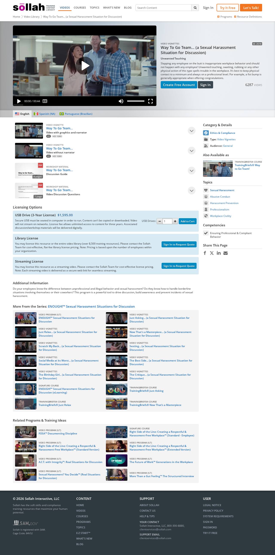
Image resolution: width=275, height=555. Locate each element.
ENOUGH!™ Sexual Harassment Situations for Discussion (91, 306)
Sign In (205, 85)
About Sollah (149, 505)
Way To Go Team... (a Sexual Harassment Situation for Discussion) (82, 16)
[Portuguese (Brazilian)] (76, 113)
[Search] (195, 7)
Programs (226, 16)
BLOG (127, 7)
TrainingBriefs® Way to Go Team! (247, 167)
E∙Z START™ (83, 533)
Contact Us (148, 511)
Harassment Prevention (224, 203)
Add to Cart (188, 221)
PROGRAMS (83, 522)
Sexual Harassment (222, 190)
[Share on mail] (225, 253)
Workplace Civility (220, 216)
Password (210, 527)
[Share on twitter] (212, 253)
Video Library (32, 16)
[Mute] (121, 102)
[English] (22, 113)
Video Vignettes (226, 139)
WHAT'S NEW (111, 7)
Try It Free (227, 8)
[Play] (18, 102)
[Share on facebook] (205, 253)
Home (16, 16)
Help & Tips (147, 516)
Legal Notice (212, 505)
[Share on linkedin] (219, 253)
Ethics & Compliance (222, 133)
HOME (80, 505)
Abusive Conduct (220, 196)
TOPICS (94, 7)
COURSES (80, 7)
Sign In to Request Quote (179, 244)
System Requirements (218, 516)
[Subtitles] (45, 102)
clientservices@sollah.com (155, 529)
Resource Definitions (249, 16)
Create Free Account (179, 85)
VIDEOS (65, 7)
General (228, 146)
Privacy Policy (213, 511)
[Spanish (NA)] (44, 113)
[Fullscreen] (151, 102)
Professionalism (219, 209)
